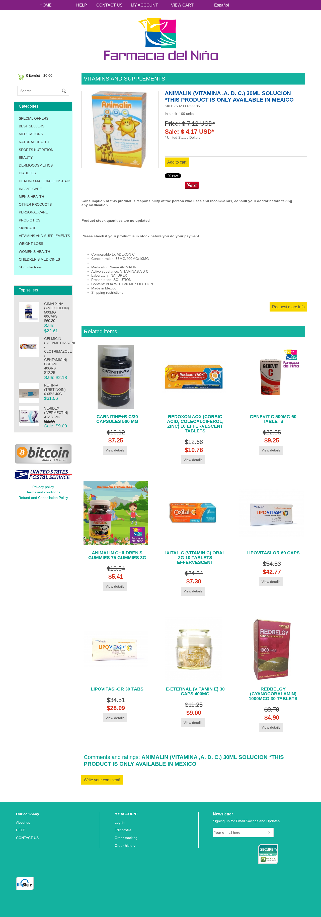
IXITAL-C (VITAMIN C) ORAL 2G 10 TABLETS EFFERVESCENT (195, 557)
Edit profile (123, 830)
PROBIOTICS (29, 220)
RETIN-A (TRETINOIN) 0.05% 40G (55, 389)
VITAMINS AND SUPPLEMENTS (44, 236)
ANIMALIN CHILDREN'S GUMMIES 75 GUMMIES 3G (117, 555)
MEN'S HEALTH (31, 197)
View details (115, 450)
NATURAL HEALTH (34, 142)
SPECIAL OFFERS (33, 118)
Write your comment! (102, 780)
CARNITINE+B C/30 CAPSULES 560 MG (117, 419)
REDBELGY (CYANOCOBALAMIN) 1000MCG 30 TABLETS (273, 693)
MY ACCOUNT (144, 5)
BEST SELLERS (31, 126)
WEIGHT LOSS (31, 244)
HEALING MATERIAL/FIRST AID (44, 181)
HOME (46, 5)
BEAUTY (26, 158)
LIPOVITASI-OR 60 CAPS (273, 552)
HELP (81, 5)
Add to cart (176, 162)
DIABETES (27, 173)
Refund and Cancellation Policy (43, 498)
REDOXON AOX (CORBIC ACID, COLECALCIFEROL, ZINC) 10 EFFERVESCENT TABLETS (195, 423)
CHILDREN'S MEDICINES (39, 259)
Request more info (288, 307)
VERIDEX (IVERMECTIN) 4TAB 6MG (56, 412)
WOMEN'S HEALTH (34, 252)
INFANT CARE (30, 189)
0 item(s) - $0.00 (39, 75)
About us (23, 822)
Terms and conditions (43, 492)
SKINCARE (27, 228)
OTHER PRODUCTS (35, 204)
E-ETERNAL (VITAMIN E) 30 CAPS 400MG (195, 691)
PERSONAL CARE (33, 212)
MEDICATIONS (31, 134)
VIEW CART (182, 5)
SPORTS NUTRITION (36, 150)
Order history (125, 846)
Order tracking (126, 838)
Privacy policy (43, 487)
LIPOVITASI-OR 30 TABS (117, 689)
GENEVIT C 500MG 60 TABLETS (273, 419)
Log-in (120, 822)
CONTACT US (109, 5)
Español (221, 5)
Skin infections (30, 267)
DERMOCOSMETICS (36, 165)
